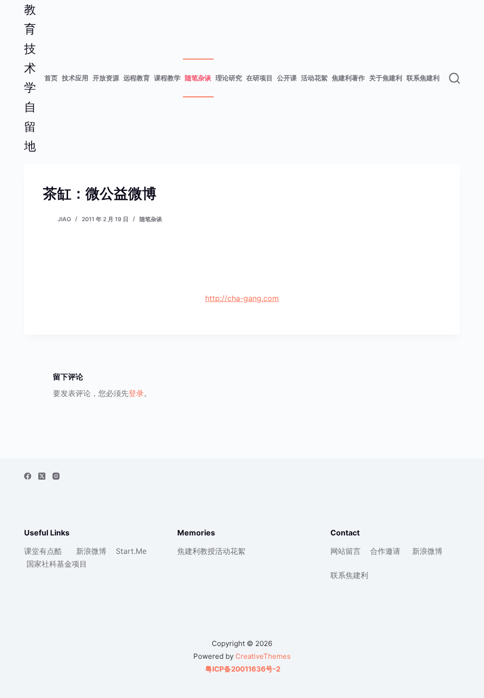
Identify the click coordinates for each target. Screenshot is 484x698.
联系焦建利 (423, 78)
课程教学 (167, 78)
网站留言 (345, 551)
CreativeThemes (263, 656)
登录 (136, 393)
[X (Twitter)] (41, 476)
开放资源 (106, 78)
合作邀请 (385, 551)
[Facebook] (27, 476)
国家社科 (41, 564)
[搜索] (454, 78)
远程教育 (136, 78)
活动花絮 (314, 78)
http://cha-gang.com (242, 298)
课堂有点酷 (43, 551)
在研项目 (259, 78)
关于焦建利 (385, 78)
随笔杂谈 (198, 78)
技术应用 (75, 78)
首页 (51, 78)
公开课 (287, 78)
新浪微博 (91, 551)
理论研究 (229, 78)
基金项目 (72, 564)
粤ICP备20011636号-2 (242, 668)
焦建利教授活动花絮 (211, 551)
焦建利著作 (348, 78)
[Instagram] (56, 476)
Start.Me (131, 551)
